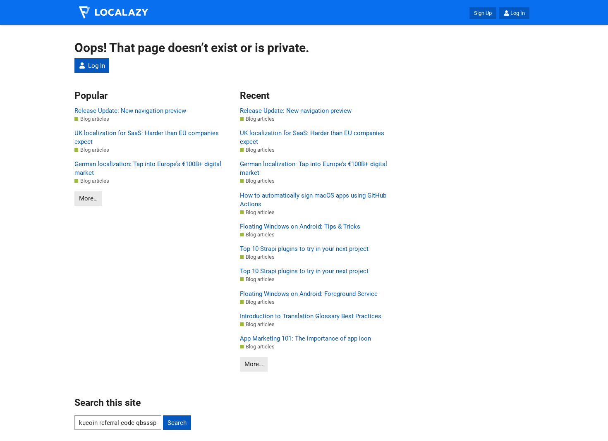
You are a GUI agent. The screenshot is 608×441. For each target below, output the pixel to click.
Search (177, 423)
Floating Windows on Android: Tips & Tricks (300, 226)
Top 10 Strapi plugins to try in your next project (304, 249)
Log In (517, 13)
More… (88, 198)
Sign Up (483, 13)
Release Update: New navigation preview (130, 110)
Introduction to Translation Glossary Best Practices (310, 316)
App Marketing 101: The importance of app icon (305, 338)
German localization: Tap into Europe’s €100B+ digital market (147, 168)
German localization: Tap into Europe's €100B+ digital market (313, 168)
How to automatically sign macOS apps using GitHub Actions (313, 200)
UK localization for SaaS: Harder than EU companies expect (146, 137)
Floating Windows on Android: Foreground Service (309, 294)
